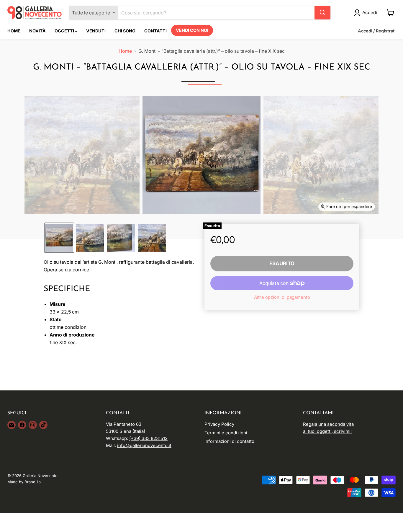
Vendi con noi (192, 30)
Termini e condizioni (225, 433)
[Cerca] (322, 12)
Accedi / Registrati (377, 30)
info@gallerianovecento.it (144, 445)
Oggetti (65, 30)
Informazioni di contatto (229, 441)
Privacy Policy (219, 424)
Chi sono (124, 30)
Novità (37, 30)
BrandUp (32, 481)
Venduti (96, 30)
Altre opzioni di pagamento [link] (282, 297)
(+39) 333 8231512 (148, 438)
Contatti (155, 30)
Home (13, 30)
